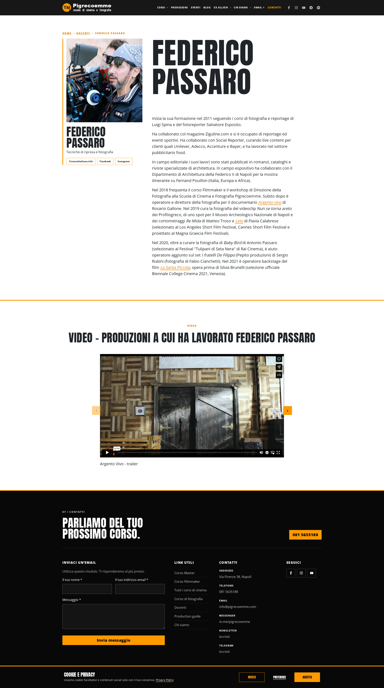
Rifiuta (252, 677)
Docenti (83, 33)
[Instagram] (296, 7)
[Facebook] (289, 7)
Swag (259, 7)
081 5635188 (305, 534)
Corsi (161, 7)
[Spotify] (318, 7)
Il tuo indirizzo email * (131, 580)
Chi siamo (241, 7)
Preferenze (279, 677)
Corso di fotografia (188, 599)
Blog (207, 7)
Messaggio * (71, 600)
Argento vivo (269, 202)
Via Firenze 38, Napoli (235, 577)
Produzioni (179, 7)
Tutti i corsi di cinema (190, 590)
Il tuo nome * (72, 580)
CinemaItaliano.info (81, 161)
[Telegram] (311, 7)
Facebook (105, 161)
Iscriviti (224, 636)
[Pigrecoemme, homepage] (86, 7)
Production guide (187, 616)
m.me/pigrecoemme (234, 621)
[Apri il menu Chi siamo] (250, 7)
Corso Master (184, 573)
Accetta (307, 677)
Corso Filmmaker (187, 581)
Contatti (274, 7)
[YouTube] (303, 7)
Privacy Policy (165, 680)
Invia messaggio (114, 640)
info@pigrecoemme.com (237, 606)
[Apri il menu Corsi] (167, 7)
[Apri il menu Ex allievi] (230, 7)
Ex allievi (221, 7)
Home (67, 33)
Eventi (195, 7)
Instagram (124, 161)
